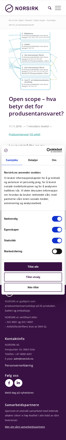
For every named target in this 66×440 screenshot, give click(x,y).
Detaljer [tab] (33, 160)
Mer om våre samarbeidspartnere (25, 426)
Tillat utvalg (33, 276)
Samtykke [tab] (12, 160)
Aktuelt (28, 20)
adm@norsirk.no (23, 358)
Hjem (21, 20)
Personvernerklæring (19, 365)
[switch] (57, 229)
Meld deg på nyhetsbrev (19, 392)
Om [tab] (54, 160)
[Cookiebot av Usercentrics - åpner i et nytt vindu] (47, 150)
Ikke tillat (33, 287)
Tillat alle (33, 266)
